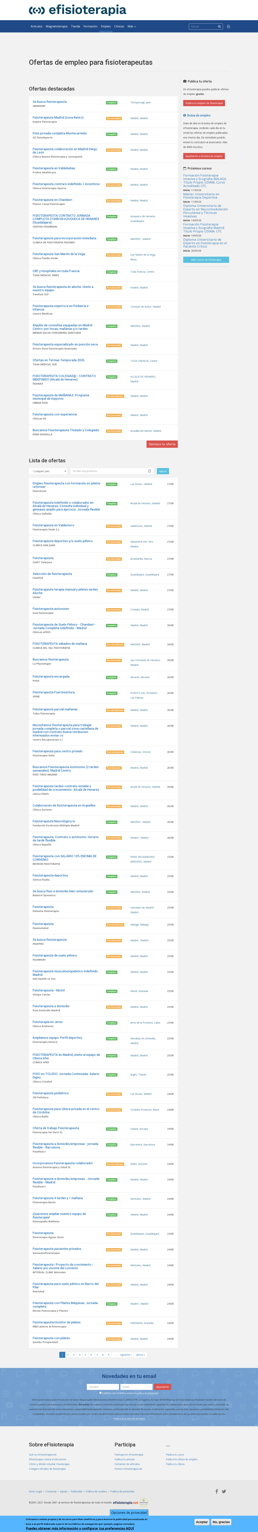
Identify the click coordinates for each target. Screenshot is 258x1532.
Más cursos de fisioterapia (206, 259)
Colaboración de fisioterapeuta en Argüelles (64, 805)
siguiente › (126, 1354)
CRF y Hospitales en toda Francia (56, 271)
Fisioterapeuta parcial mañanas (55, 709)
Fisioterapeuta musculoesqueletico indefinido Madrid (65, 973)
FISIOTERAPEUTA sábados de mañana (60, 643)
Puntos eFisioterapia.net (128, 1468)
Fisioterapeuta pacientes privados (57, 1249)
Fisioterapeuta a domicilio (51, 1006)
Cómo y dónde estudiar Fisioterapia (49, 1464)
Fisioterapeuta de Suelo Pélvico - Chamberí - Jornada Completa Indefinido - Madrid (64, 626)
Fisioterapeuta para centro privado (57, 751)
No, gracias (221, 1522)
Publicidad (76, 1491)
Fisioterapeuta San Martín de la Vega (59, 254)
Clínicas (119, 26)
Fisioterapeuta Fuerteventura (54, 692)
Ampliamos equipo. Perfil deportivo (57, 1038)
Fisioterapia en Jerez (48, 1022)
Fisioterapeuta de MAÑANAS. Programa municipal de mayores (61, 397)
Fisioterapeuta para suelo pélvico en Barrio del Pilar (66, 1285)
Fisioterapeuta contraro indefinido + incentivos (66, 184)
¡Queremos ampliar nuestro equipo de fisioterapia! (59, 1215)
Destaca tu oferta (162, 444)
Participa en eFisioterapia (129, 1454)
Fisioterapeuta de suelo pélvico (55, 955)
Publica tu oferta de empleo (181, 1459)
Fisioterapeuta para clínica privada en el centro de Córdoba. (66, 1110)
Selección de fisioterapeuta (52, 574)
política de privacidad (147, 1393)
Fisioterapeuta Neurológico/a (54, 821)
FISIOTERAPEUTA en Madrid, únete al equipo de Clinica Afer (66, 1056)
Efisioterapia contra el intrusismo (47, 1459)
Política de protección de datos (129, 1418)
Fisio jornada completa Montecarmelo (60, 133)
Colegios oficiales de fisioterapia (47, 1468)
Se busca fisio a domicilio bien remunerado (63, 891)
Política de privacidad (122, 1491)
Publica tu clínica (175, 1464)
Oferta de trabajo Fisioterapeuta (56, 1128)
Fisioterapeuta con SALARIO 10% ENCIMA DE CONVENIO (65, 857)
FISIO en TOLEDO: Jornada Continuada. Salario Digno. (66, 1075)
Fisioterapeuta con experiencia (55, 414)
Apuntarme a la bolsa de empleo (204, 156)
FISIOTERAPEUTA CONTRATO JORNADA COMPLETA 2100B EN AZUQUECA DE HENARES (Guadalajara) (66, 219)
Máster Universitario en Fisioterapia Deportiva (201, 196)
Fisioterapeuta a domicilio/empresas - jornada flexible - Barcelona (65, 1145)
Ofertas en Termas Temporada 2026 (58, 360)
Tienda (75, 26)
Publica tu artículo (125, 1459)
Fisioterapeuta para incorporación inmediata (64, 238)
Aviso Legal (35, 1491)
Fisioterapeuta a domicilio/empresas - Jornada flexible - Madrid (66, 1180)
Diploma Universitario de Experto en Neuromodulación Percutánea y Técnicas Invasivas (205, 211)
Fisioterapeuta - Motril (49, 990)
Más (131, 26)
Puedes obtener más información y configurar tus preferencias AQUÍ (80, 1528)
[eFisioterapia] (77, 10)
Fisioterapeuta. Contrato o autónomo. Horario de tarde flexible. (66, 838)
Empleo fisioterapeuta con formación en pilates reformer (66, 485)
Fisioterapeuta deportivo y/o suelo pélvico (63, 541)
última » (140, 1354)
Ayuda (63, 1491)
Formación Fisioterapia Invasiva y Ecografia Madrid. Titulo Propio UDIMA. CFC (204, 227)
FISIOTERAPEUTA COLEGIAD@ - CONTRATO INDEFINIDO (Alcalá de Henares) (64, 377)
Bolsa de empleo (198, 115)
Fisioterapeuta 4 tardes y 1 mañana (58, 1198)
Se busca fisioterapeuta (50, 102)
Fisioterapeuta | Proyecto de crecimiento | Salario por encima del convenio (63, 1266)
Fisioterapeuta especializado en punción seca (65, 344)
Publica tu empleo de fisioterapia (204, 103)
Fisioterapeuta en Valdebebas (54, 168)
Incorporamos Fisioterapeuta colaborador (63, 1163)
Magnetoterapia (56, 26)
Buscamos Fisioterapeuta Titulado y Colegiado (66, 430)
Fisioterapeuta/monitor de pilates (57, 1322)
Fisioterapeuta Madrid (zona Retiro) (58, 117)
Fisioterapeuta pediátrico (51, 1093)
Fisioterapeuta (43, 558)
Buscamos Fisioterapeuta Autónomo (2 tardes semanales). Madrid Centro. (66, 768)
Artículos (36, 26)
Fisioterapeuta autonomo (51, 609)
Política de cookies (96, 1491)
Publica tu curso (175, 1454)
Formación (90, 26)
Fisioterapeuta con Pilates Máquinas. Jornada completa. (65, 1304)
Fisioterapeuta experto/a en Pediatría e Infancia (61, 307)
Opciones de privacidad (129, 1512)
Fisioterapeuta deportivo (50, 875)
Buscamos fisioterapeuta (51, 659)
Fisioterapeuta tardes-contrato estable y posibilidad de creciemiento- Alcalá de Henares (66, 787)
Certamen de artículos (127, 1464)
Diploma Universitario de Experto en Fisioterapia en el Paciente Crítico (205, 243)
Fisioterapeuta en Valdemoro (53, 525)
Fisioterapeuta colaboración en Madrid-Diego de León (65, 150)
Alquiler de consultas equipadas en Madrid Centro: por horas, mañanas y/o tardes (62, 327)
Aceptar (202, 1522)
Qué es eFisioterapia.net (43, 1454)
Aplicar (163, 471)
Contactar (51, 1491)
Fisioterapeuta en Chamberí (52, 200)
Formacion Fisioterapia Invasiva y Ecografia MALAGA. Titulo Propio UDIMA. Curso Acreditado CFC (205, 180)
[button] (228, 26)
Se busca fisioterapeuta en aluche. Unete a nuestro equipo (63, 288)
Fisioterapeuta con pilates (51, 1338)
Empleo (106, 26)
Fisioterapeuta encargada (51, 676)
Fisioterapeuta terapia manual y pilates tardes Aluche (65, 591)
